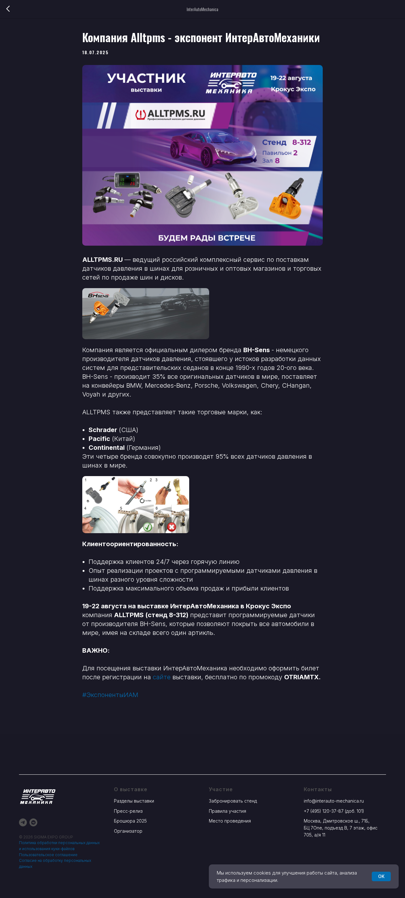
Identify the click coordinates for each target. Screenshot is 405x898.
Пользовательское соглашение (48, 854)
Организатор (128, 831)
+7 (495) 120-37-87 (324, 811)
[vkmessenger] (33, 822)
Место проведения (230, 821)
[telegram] (23, 822)
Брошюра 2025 (130, 821)
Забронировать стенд (233, 801)
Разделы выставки (134, 801)
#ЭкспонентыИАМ (110, 695)
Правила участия (227, 811)
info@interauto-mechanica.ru (334, 801)
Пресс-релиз (128, 811)
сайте (162, 677)
